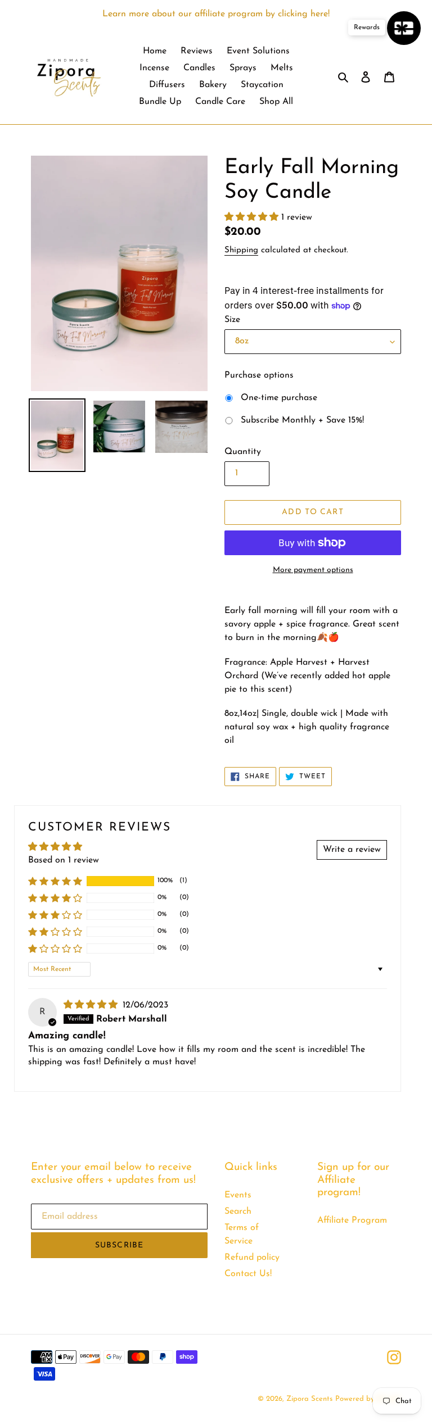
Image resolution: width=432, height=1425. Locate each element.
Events (237, 1195)
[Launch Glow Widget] (404, 28)
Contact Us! (248, 1273)
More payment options (313, 570)
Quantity (242, 451)
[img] (92, 1005)
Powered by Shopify (368, 1399)
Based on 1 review (63, 860)
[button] (252, 217)
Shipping (241, 250)
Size (232, 319)
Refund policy (252, 1257)
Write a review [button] (352, 849)
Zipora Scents (309, 1399)
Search (237, 1211)
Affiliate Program (352, 1220)
